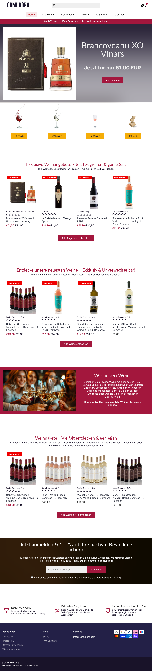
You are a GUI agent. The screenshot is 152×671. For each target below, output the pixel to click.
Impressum (7, 636)
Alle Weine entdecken (76, 343)
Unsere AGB (8, 641)
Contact (119, 14)
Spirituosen (67, 14)
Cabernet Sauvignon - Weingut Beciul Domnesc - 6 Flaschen (22, 327)
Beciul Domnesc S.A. (121, 211)
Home (31, 14)
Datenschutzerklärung (108, 577)
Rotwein (19, 135)
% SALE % (101, 14)
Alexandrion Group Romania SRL (20, 211)
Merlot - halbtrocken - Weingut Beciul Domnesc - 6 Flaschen (128, 497)
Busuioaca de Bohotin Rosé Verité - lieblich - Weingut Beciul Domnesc (127, 221)
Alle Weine (48, 14)
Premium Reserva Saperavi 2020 (92, 220)
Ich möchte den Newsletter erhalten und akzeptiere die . (77, 577)
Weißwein (57, 135)
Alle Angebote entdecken (76, 238)
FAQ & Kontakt (50, 641)
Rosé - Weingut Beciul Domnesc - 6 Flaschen (54, 496)
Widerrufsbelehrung (11, 649)
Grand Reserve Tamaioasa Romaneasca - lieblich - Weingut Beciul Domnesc (91, 327)
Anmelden (96, 569)
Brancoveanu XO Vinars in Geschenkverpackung (20, 220)
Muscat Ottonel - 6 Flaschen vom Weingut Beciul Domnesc (93, 496)
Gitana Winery (83, 211)
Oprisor (45, 211)
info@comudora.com (84, 636)
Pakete (85, 14)
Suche (46, 636)
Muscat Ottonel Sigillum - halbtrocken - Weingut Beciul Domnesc (128, 327)
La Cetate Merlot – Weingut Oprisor (57, 220)
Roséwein (95, 135)
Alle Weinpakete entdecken (76, 514)
